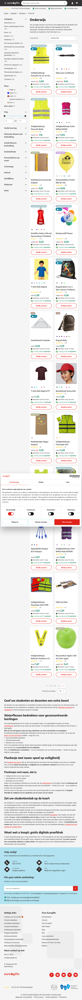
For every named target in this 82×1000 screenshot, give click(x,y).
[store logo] (22, 975)
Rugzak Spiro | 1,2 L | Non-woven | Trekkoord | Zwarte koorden (66, 288)
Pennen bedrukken (10, 920)
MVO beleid (46, 926)
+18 (44, 283)
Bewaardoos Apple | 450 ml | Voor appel (66, 657)
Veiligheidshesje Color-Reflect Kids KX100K (65, 550)
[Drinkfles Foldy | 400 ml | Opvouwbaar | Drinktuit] (41, 215)
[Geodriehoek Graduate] (41, 322)
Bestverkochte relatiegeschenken (15, 946)
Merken (44, 946)
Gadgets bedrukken (11, 933)
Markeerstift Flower (64, 233)
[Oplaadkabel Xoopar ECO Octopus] (41, 531)
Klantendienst (47, 917)
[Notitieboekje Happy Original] (41, 424)
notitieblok (8, 710)
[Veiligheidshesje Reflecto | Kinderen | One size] (41, 638)
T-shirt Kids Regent (39, 287)
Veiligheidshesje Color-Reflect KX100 (65, 127)
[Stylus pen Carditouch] (66, 55)
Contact (44, 920)
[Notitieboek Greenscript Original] (41, 162)
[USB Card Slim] (66, 584)
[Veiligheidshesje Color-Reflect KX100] (66, 108)
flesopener (53, 815)
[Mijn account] (72, 3)
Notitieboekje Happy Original (39, 443)
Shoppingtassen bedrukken (13, 939)
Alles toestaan (67, 522)
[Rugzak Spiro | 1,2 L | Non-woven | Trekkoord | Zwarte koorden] (66, 269)
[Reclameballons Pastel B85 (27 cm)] (66, 162)
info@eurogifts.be (10, 958)
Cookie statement (51, 997)
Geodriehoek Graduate (40, 340)
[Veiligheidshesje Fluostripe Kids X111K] (41, 584)
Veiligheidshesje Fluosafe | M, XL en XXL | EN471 (41, 74)
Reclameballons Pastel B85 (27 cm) (65, 181)
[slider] (4, 116)
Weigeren (15, 522)
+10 (69, 122)
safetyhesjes (46, 783)
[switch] (31, 513)
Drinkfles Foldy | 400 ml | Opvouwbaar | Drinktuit (41, 234)
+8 (69, 387)
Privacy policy (39, 997)
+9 (44, 387)
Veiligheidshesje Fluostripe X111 (63, 443)
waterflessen (8, 726)
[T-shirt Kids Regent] (41, 269)
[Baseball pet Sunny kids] (66, 373)
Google (62, 893)
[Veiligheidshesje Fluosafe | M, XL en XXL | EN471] (41, 55)
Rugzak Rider (61, 340)
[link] (44, 686)
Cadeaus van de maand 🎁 (13, 917)
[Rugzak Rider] (66, 322)
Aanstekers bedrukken (12, 923)
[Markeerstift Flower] (66, 215)
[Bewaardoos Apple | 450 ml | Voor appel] (66, 638)
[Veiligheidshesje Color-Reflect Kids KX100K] (66, 531)
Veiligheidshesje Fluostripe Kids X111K (39, 603)
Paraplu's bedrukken (11, 926)
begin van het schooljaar (13, 735)
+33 (69, 176)
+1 (69, 69)
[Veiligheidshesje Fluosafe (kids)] (41, 108)
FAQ (43, 933)
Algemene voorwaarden (24, 997)
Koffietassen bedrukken (12, 930)
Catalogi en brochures (12, 943)
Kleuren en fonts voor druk (51, 943)
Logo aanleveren (48, 936)
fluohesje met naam (14, 762)
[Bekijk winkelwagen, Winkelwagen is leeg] (77, 3)
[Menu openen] (5, 3)
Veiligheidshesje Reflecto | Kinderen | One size (41, 657)
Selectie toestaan (41, 522)
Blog (43, 930)
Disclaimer (62, 997)
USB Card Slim (62, 602)
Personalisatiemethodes (50, 939)
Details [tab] (41, 482)
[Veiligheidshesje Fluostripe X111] (66, 424)
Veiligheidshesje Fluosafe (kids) (38, 127)
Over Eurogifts (47, 923)
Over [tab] (68, 482)
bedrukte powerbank (65, 707)
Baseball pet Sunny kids (66, 391)
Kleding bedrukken (10, 936)
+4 (44, 229)
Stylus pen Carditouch (65, 73)
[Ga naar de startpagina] (13, 3)
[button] (26, 19)
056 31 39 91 (9, 955)
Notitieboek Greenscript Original (41, 181)
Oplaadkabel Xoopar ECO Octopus (39, 550)
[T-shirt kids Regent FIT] (41, 373)
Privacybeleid (37, 893)
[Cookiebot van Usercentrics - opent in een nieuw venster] (71, 476)
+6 (69, 545)
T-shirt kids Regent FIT (40, 391)
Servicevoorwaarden (51, 893)
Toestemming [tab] (14, 482)
